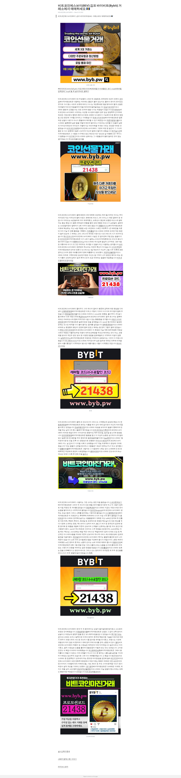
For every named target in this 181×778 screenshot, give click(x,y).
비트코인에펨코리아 (92, 672)
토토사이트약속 (99, 118)
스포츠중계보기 (116, 502)
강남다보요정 (109, 107)
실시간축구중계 (64, 751)
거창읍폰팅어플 (82, 632)
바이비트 (63, 239)
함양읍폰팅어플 (71, 314)
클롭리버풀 (64, 449)
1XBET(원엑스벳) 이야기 (67, 759)
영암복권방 (90, 508)
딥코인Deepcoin (96, 510)
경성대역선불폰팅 (84, 669)
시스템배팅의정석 (112, 513)
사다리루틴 (116, 247)
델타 (117, 642)
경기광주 (89, 666)
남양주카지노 (66, 338)
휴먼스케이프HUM (67, 330)
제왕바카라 (116, 542)
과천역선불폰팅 (109, 252)
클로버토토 (94, 451)
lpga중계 (107, 438)
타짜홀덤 (90, 231)
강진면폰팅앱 (67, 435)
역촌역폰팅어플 (113, 120)
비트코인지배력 (73, 128)
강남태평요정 (80, 427)
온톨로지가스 (104, 226)
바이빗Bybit (115, 110)
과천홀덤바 (104, 548)
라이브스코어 (63, 767)
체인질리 (76, 537)
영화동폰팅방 (107, 325)
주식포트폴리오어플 (76, 139)
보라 (120, 244)
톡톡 (90, 553)
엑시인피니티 (68, 236)
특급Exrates (82, 317)
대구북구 (72, 136)
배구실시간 (116, 131)
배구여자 (115, 656)
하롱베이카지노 (78, 242)
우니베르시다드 (71, 341)
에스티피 (114, 658)
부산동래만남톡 (94, 650)
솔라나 (85, 454)
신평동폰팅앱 (67, 311)
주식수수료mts (101, 441)
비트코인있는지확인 (100, 430)
